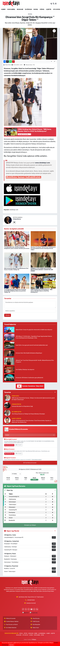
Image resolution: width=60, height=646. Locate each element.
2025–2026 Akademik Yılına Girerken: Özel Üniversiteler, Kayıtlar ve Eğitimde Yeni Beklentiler (31, 421)
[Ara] (53, 3)
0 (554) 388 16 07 (10, 453)
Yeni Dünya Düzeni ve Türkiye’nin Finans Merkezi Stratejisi (28, 414)
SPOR (42, 635)
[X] (26, 609)
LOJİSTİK (48, 9)
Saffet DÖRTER (16, 418)
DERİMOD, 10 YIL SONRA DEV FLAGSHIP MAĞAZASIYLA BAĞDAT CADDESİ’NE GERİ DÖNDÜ (42, 270)
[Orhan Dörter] (8, 220)
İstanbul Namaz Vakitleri (12, 621)
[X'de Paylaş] (7, 61)
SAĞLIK (31, 635)
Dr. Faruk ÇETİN (16, 411)
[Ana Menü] (55, 3)
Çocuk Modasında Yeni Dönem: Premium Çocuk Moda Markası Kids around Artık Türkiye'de (15, 291)
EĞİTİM (25, 633)
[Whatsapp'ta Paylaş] (10, 61)
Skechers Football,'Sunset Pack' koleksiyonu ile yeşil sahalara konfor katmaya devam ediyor (43, 248)
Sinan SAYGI (15, 396)
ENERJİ (35, 633)
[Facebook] (23, 609)
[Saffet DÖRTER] (7, 420)
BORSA (36, 9)
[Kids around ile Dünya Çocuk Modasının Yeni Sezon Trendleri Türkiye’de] (16, 260)
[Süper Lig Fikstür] (55, 531)
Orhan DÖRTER (16, 404)
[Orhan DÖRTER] (7, 405)
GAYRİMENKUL (41, 633)
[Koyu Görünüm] (51, 3)
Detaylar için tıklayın (30, 525)
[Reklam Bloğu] (30, 386)
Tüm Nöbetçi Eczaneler (30, 462)
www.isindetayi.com (42, 163)
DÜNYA (42, 9)
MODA (30, 14)
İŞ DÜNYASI (28, 9)
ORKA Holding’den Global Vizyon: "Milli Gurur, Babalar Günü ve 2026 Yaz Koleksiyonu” (41, 291)
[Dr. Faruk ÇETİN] (7, 412)
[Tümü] (55, 392)
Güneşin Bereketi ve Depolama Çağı (22, 406)
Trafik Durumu (35, 621)
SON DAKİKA (11, 9)
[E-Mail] (14, 222)
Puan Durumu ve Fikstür (12, 624)
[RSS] (37, 609)
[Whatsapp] (34, 609)
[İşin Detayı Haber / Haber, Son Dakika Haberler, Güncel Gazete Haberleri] (11, 3)
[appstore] (25, 613)
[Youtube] (31, 609)
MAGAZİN (18, 635)
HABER (3, 9)
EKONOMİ (20, 9)
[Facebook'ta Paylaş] (5, 61)
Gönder (7, 315)
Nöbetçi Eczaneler (11, 618)
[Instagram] (28, 609)
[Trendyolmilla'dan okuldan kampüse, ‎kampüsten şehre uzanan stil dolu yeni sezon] (16, 238)
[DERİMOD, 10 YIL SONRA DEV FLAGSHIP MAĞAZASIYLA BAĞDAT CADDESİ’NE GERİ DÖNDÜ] (43, 260)
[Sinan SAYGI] (7, 397)
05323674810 (31, 600)
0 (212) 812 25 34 (9, 445)
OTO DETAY (25, 635)
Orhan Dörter (8, 64)
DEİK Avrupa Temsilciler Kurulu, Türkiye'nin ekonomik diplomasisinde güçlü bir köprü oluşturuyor (33, 398)
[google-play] (34, 613)
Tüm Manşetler (36, 624)
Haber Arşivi (36, 627)
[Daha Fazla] (13, 61)
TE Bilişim (34, 639)
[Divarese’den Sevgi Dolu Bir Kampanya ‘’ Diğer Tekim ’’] (30, 44)
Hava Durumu (36, 618)
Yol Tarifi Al (19, 445)
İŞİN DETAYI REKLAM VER (11, 633)
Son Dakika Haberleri (11, 627)
